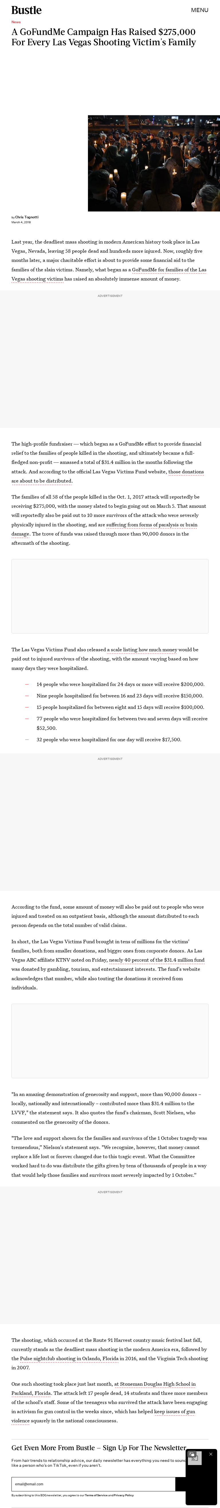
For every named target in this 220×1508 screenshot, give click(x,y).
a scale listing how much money (142, 649)
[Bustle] (26, 10)
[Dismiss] (210, 1454)
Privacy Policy (124, 1495)
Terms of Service (96, 1495)
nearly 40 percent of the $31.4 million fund (157, 959)
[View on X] (110, 596)
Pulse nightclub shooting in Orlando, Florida (69, 1358)
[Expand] (192, 1454)
